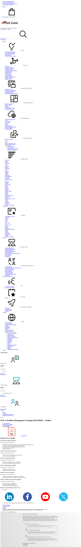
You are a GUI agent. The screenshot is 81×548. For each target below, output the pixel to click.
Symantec (7, 201)
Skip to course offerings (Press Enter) (10, 3)
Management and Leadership (10, 90)
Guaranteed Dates (8, 71)
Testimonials (7, 326)
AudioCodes (7, 163)
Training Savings (8, 72)
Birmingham (10, 339)
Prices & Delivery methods (8, 424)
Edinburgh (10, 341)
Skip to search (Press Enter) (8, 2)
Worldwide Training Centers (13, 349)
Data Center (7, 122)
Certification (5, 206)
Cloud (6, 120)
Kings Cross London (11, 336)
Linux (6, 124)
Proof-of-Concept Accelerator (10, 274)
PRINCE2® (7, 107)
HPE (6, 185)
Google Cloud (8, 184)
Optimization (7, 275)
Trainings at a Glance (9, 103)
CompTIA (7, 171)
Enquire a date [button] (3, 374)
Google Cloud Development (13, 148)
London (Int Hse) (11, 334)
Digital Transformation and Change (11, 93)
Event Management (9, 252)
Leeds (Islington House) (12, 345)
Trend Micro (7, 202)
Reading (9, 347)
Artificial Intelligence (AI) (10, 119)
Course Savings (8, 309)
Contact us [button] (2, 410)
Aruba (6, 162)
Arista (6, 161)
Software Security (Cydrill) (10, 143)
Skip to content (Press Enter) (8, 4)
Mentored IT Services (9, 268)
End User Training (8, 129)
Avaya (6, 164)
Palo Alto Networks (9, 195)
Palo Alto (7, 232)
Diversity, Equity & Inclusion (10, 324)
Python (6, 141)
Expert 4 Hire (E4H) (9, 272)
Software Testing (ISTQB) (10, 144)
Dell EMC (7, 175)
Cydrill (6, 174)
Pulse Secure (7, 196)
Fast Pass (7, 311)
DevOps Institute (8, 104)
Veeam (6, 203)
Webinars (7, 297)
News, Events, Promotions (8, 276)
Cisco (6, 169)
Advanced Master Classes (10, 51)
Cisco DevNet (10, 147)
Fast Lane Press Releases (10, 286)
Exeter (9, 343)
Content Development (9, 250)
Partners (6, 328)
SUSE (6, 200)
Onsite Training (8, 255)
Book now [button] (2, 373)
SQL (6, 142)
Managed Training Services (10, 251)
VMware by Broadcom (9, 205)
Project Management (9, 92)
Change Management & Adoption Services (13, 267)
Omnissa (6, 193)
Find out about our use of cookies (29, 543)
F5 (5, 180)
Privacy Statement (6, 506)
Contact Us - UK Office (12, 333)
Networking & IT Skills (9, 53)
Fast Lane (7, 181)
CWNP (6, 172)
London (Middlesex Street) (13, 337)
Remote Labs (7, 256)
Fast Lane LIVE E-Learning (10, 56)
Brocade (6, 167)
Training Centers (8, 79)
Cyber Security (8, 121)
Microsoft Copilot (8, 125)
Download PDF (24, 435)
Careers (4, 350)
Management (7, 327)
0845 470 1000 (3, 29)
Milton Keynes (10, 346)
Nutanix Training (8, 191)
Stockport (9, 348)
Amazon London (11, 335)
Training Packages (8, 74)
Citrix (6, 170)
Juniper (6, 187)
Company (5, 312)
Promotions (7, 308)
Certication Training (9, 69)
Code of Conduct (8, 323)
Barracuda (7, 166)
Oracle (6, 194)
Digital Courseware (9, 78)
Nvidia (6, 192)
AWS (6, 165)
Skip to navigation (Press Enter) (9, 1)
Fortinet (6, 182)
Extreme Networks (8, 179)
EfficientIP (7, 178)
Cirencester (10, 340)
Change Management (9, 247)
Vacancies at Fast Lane (9, 330)
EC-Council (7, 177)
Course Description (6, 423)
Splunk (6, 199)
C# (5, 140)
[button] (12, 16)
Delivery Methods (8, 75)
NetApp (6, 190)
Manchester (10, 338)
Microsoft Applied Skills (9, 229)
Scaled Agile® (8, 234)
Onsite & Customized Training (11, 70)
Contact (8, 29)
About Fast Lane (8, 322)
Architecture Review (9, 273)
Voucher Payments (8, 310)
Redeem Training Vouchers (10, 76)
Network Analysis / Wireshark (10, 126)
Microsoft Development (12, 149)
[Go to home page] (9, 27)
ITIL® (6, 105)
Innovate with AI (8, 266)
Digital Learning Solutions (10, 249)
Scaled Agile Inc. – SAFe (10, 108)
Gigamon (7, 183)
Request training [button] (3, 409)
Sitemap (4, 508)
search (1, 38)
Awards (6, 325)
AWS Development (11, 146)
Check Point (7, 168)
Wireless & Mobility (9, 127)
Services (4, 237)
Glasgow (9, 342)
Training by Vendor (9, 67)
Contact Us (7, 66)
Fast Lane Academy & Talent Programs (12, 253)
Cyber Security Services (9, 269)
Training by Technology (9, 68)
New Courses (7, 73)
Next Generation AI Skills (10, 52)
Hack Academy (8, 54)
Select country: (5, 16)
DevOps (6, 123)
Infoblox (6, 186)
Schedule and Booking (7, 425)
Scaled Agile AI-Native (9, 109)
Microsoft (7, 189)
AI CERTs (7, 160)
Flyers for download (9, 331)
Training (4, 41)
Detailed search (3, 39)
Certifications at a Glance (10, 216)
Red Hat (6, 197)
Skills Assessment (8, 271)
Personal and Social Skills (10, 91)
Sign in (4, 6)
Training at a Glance (9, 89)
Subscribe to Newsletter (9, 287)
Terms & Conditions (6, 505)
